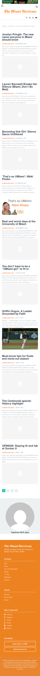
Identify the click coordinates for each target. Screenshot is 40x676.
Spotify (8, 628)
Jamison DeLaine (8, 44)
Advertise (7, 594)
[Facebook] (26, 17)
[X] (33, 17)
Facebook (9, 614)
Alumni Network (20, 649)
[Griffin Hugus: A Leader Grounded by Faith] (20, 339)
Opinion (6, 572)
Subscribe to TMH (20, 644)
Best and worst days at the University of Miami (18, 222)
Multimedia (7, 577)
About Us (7, 580)
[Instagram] (29, 17)
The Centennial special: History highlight (16, 402)
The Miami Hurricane (18, 546)
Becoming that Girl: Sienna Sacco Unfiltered (19, 133)
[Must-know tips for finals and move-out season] (20, 383)
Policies (6, 600)
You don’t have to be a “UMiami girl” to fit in (16, 267)
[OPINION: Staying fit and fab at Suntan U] (20, 473)
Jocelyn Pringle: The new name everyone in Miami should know (18, 36)
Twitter (8, 620)
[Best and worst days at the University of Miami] (20, 249)
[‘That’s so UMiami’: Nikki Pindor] (20, 204)
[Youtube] (36, 17)
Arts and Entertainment (11, 569)
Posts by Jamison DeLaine (25, 26)
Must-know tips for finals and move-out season (17, 357)
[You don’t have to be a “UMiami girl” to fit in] (20, 294)
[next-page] (16, 490)
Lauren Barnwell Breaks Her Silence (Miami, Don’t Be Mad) (19, 86)
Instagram (9, 617)
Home (4, 26)
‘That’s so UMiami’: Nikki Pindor (17, 177)
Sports (6, 566)
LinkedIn (9, 625)
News (5, 563)
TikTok (8, 623)
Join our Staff (8, 597)
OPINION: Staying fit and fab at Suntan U (20, 447)
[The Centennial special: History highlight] (20, 428)
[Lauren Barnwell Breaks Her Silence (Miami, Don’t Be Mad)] (20, 114)
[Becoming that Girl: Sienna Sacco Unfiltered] (20, 159)
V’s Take (6, 574)
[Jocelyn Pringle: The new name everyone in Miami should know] (20, 67)
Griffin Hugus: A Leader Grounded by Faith (17, 312)
